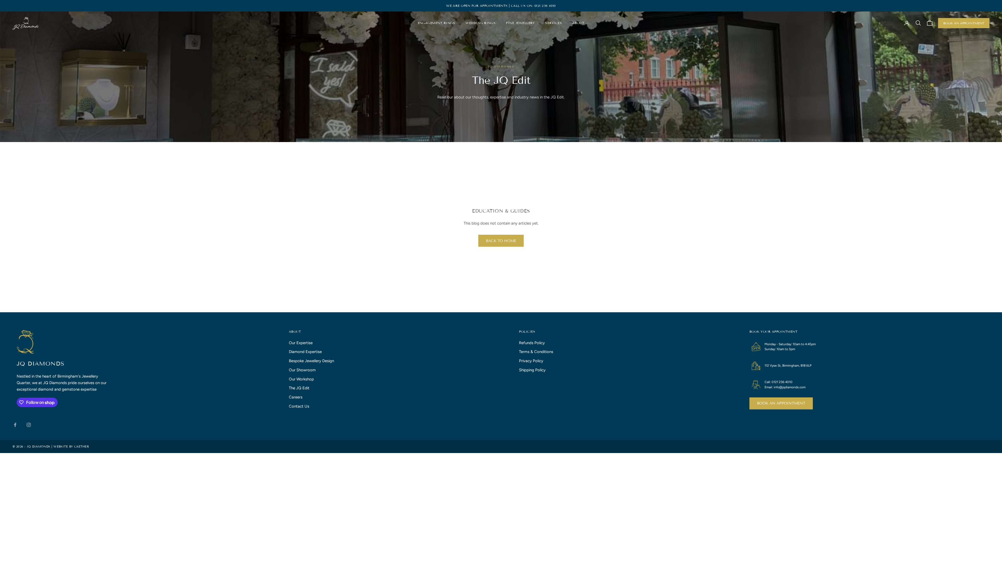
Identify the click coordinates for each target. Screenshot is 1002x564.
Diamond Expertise (305, 351)
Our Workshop (301, 379)
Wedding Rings (481, 23)
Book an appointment (781, 403)
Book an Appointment (963, 23)
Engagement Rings (436, 23)
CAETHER (81, 446)
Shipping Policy (532, 370)
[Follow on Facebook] (15, 424)
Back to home (501, 241)
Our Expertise (301, 342)
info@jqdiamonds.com (790, 387)
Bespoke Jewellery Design (311, 361)
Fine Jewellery (520, 23)
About (578, 23)
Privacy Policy (531, 361)
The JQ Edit (299, 388)
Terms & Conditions (536, 351)
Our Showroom (302, 370)
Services (553, 23)
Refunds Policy (532, 342)
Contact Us (299, 406)
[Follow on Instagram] (28, 424)
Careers (295, 397)
